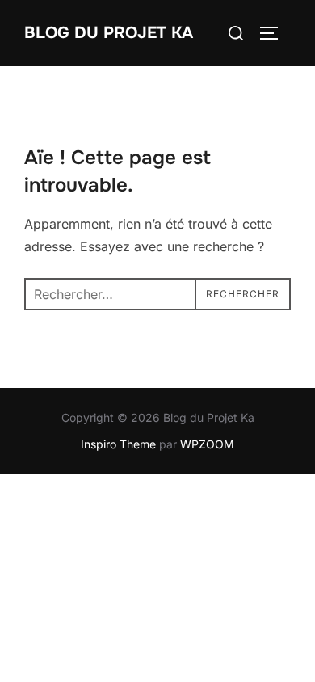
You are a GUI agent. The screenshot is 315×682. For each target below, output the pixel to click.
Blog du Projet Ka (108, 33)
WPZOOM (207, 444)
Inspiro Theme (118, 444)
